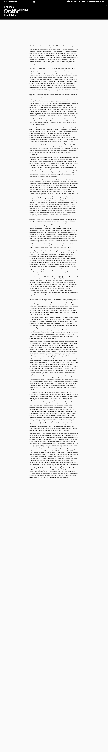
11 (37, 364)
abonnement (11, 12)
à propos (9, 7)
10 (37, 304)
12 (65, 407)
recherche (10, 15)
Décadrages (10, 2)
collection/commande (16, 10)
